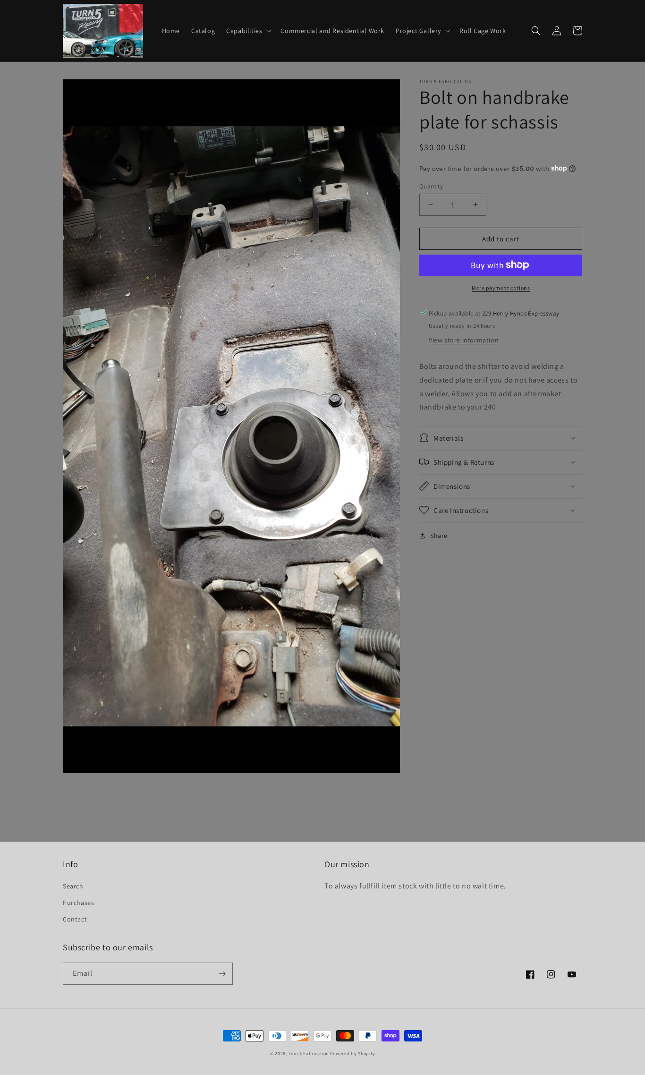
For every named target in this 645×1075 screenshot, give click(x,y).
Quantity (431, 186)
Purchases (78, 902)
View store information (464, 339)
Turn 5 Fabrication (308, 1053)
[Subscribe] (222, 974)
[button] (248, 31)
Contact (75, 919)
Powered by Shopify (352, 1053)
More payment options (501, 287)
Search (73, 886)
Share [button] (439, 535)
